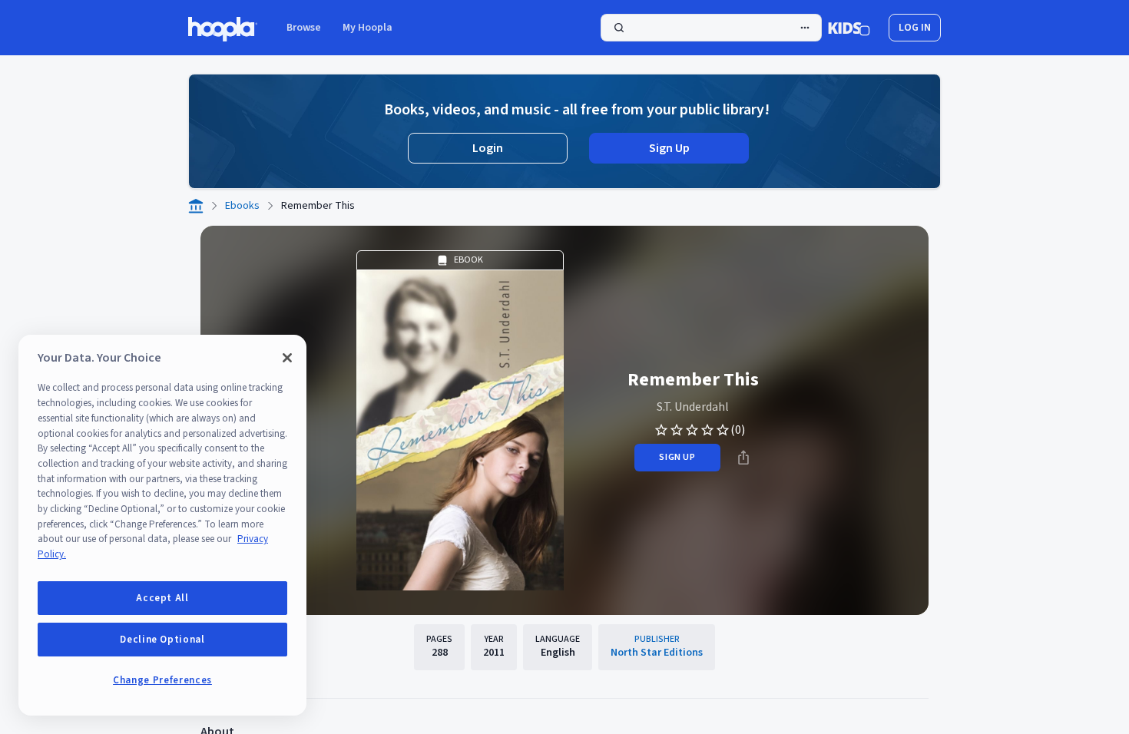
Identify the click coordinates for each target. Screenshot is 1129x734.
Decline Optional (162, 639)
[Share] (743, 457)
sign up (677, 457)
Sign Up (669, 148)
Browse (303, 27)
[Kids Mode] (849, 27)
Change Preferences (162, 680)
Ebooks (242, 205)
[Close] (287, 358)
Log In (915, 27)
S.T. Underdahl (693, 406)
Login (487, 148)
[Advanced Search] (805, 27)
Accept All (162, 598)
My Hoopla (367, 27)
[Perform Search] (711, 27)
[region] (162, 525)
